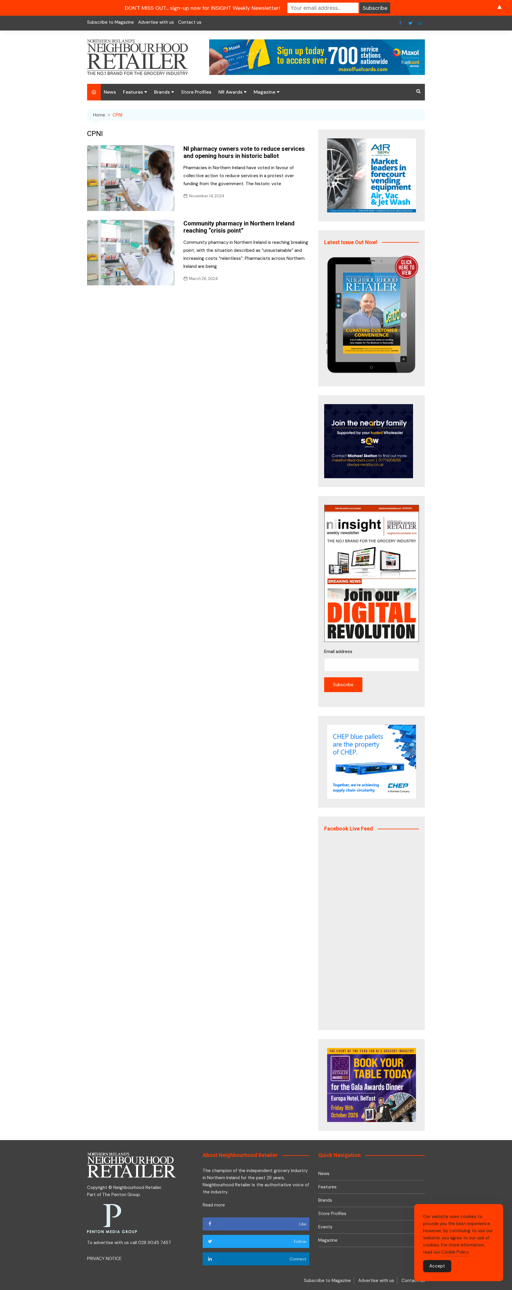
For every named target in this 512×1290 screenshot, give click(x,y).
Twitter (410, 23)
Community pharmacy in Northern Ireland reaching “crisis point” (239, 227)
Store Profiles (196, 92)
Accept (437, 1266)
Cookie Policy (455, 1252)
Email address (338, 651)
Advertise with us (156, 22)
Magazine (264, 92)
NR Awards (230, 92)
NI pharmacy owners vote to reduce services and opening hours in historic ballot (244, 152)
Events (325, 1227)
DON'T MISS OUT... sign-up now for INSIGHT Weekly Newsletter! (202, 8)
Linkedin (420, 23)
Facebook (400, 23)
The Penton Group (121, 1195)
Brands (162, 92)
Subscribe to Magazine (110, 22)
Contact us (189, 22)
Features (133, 92)
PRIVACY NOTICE (104, 1259)
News (110, 92)
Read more (214, 1205)
